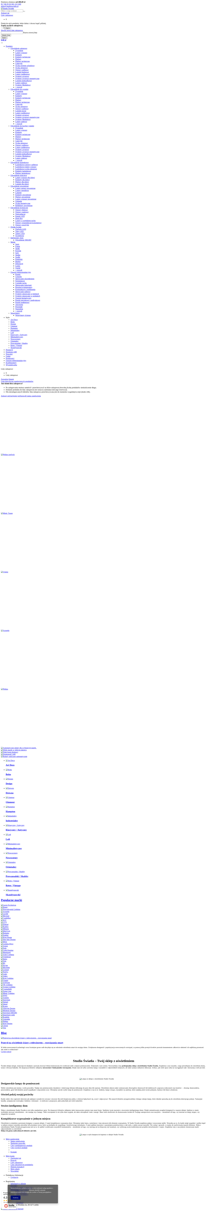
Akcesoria (19, 305)
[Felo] (3, 961)
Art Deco (14, 320)
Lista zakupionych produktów (22, 1165)
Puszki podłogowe (22, 302)
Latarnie (18, 193)
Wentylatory (15, 313)
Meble (13, 242)
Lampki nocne (20, 111)
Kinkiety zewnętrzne (23, 195)
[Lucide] (4, 914)
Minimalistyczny (17, 337)
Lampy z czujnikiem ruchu (25, 221)
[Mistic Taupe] (7, 513)
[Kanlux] (5, 927)
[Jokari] (4, 1004)
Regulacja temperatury (23, 287)
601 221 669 (16, 4)
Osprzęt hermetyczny (23, 298)
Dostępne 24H (11, 352)
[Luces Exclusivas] (8, 905)
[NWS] (4, 996)
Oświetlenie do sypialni (19, 89)
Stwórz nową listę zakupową (12, 30)
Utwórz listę (6, 35)
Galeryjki (18, 63)
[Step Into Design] (8, 940)
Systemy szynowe (22, 76)
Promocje (9, 350)
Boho (13, 322)
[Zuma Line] (6, 991)
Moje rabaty (15, 1169)
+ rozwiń (18, 87)
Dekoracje (19, 264)
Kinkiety (18, 55)
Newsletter (15, 1171)
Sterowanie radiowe (22, 292)
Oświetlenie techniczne (19, 208)
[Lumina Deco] (7, 944)
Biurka (17, 261)
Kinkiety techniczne (22, 57)
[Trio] (3, 1028)
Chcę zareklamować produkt (21, 1145)
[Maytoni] (5, 916)
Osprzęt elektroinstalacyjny (21, 272)
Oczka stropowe (21, 68)
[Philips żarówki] (8, 455)
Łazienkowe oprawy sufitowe (26, 165)
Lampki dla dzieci (22, 184)
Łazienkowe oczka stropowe (26, 169)
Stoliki (17, 255)
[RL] (3, 963)
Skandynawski (16, 348)
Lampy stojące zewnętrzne (25, 188)
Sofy (17, 253)
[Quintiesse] (6, 957)
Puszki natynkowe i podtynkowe (27, 300)
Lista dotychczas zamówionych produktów (17, 381)
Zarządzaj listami (7, 379)
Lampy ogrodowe (22, 190)
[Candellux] (6, 918)
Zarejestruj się (16, 1158)
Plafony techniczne (22, 61)
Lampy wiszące (21, 53)
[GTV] (4, 922)
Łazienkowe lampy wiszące (25, 167)
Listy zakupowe (7, 15)
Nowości (9, 354)
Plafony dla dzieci (22, 182)
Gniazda (18, 277)
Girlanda (18, 201)
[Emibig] (4, 935)
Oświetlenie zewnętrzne (20, 186)
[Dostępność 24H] (8, 754)
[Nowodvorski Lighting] (10, 909)
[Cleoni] (4, 1026)
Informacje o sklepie (18, 1184)
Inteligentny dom (17, 238)
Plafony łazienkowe (22, 173)
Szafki (17, 257)
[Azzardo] (5, 630)
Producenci (10, 358)
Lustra (17, 266)
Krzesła (18, 251)
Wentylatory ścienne (23, 315)
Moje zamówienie (12, 1139)
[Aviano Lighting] (8, 987)
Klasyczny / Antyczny (19, 335)
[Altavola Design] (8, 1008)
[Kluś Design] (6, 1024)
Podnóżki (19, 259)
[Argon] (4, 946)
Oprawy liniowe (21, 210)
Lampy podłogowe (22, 74)
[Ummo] (4, 572)
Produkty (9, 46)
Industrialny (15, 330)
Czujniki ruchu (21, 283)
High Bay (19, 218)
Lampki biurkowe (22, 72)
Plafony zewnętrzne (22, 197)
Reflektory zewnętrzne (23, 206)
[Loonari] (5, 970)
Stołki (17, 249)
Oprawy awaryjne (22, 225)
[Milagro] (5, 929)
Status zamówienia (18, 1141)
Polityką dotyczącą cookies (20, 1190)
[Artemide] (5, 1019)
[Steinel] (4, 1002)
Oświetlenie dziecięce (19, 175)
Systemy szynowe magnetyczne (27, 79)
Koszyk (13, 1160)
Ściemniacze (20, 281)
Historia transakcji (17, 1167)
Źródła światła (16, 227)
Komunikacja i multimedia (25, 289)
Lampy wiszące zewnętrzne (25, 199)
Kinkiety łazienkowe (23, 171)
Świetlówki (19, 236)
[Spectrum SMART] (9, 1013)
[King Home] (6, 937)
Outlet (8, 356)
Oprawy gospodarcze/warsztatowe (28, 223)
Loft (12, 333)
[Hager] (4, 907)
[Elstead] (4, 924)
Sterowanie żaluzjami (23, 285)
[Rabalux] (5, 933)
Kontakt (14, 1152)
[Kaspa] (4, 1006)
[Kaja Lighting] (7, 978)
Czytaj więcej (6, 1052)
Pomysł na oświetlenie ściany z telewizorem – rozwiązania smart (32, 1042)
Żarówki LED (20, 229)
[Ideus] (4, 942)
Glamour (14, 326)
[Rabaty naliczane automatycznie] (14, 756)
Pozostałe (19, 307)
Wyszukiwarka (11, 365)
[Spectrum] (5, 1000)
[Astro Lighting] (7, 955)
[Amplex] (5, 998)
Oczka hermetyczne (22, 203)
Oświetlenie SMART (23, 240)
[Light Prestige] (7, 950)
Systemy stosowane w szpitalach (27, 296)
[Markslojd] (6, 952)
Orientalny (15, 341)
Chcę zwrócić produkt (19, 1148)
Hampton (14, 328)
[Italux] (4, 959)
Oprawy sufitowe (22, 70)
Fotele (17, 246)
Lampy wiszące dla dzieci (25, 178)
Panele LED (20, 216)
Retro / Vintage (16, 345)
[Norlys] (4, 972)
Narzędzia (19, 309)
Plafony (18, 59)
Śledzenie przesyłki (18, 1143)
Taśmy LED (20, 234)
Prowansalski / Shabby (19, 343)
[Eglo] (3, 948)
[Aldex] (4, 976)
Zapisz (7, 28)
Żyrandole (19, 51)
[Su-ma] (4, 965)
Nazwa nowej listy (30, 33)
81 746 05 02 (6, 4)
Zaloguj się (5, 13)
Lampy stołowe (21, 83)
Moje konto (10, 1156)
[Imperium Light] (8, 1015)
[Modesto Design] (8, 1011)
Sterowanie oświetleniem (24, 279)
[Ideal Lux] (5, 931)
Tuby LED (19, 231)
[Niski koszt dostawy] (9, 752)
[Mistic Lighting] (7, 993)
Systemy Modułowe (23, 85)
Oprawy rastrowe (22, 212)
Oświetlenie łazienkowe (20, 162)
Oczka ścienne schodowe (24, 66)
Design (13, 324)
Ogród (17, 268)
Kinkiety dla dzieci (22, 180)
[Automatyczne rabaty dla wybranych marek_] (19, 748)
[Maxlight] (5, 968)
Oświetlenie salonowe (19, 48)
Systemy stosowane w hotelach (27, 294)
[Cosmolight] (6, 989)
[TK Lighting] (6, 985)
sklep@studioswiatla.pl (9, 6)
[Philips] (4, 689)
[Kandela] (5, 1017)
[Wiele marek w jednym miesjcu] (14, 750)
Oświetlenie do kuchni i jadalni (22, 126)
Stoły (17, 244)
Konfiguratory (11, 363)
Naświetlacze (20, 214)
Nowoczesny (15, 339)
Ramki (17, 274)
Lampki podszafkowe (23, 81)
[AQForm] (5, 983)
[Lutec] (4, 974)
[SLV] (3, 920)
